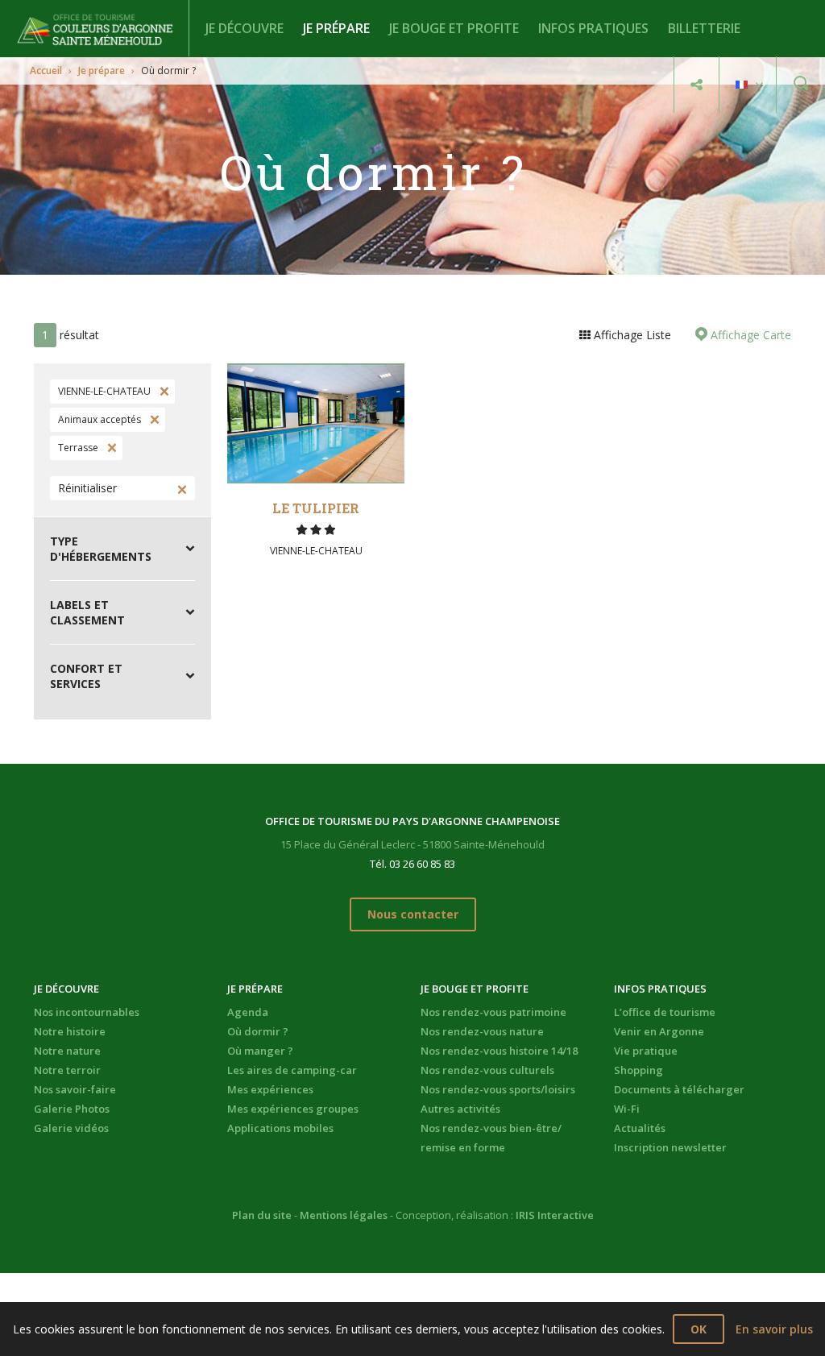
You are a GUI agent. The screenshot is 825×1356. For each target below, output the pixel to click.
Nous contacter (412, 914)
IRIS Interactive (555, 1215)
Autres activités (460, 1108)
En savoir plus (774, 1329)
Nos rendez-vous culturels (487, 1070)
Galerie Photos (72, 1108)
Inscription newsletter (670, 1147)
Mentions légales (344, 1215)
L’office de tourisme (664, 1012)
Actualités (639, 1128)
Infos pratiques (593, 28)
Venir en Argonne (659, 1031)
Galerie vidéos (71, 1128)
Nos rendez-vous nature (482, 1031)
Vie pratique (646, 1050)
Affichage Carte (749, 334)
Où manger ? (260, 1050)
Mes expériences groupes (293, 1108)
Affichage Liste (631, 334)
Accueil (46, 70)
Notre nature (67, 1050)
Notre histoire (70, 1031)
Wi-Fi (627, 1108)
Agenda (247, 1012)
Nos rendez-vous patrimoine (493, 1012)
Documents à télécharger (679, 1089)
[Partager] (696, 85)
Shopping (638, 1070)
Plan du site (262, 1215)
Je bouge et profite (454, 28)
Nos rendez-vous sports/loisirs (498, 1089)
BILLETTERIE (704, 28)
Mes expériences (270, 1089)
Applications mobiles (280, 1128)
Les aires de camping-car (292, 1070)
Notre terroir (67, 1070)
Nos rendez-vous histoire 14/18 (499, 1050)
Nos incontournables (86, 1012)
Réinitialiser (87, 488)
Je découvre (244, 28)
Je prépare (336, 28)
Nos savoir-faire (75, 1089)
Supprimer (163, 391)
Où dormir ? (257, 1031)
